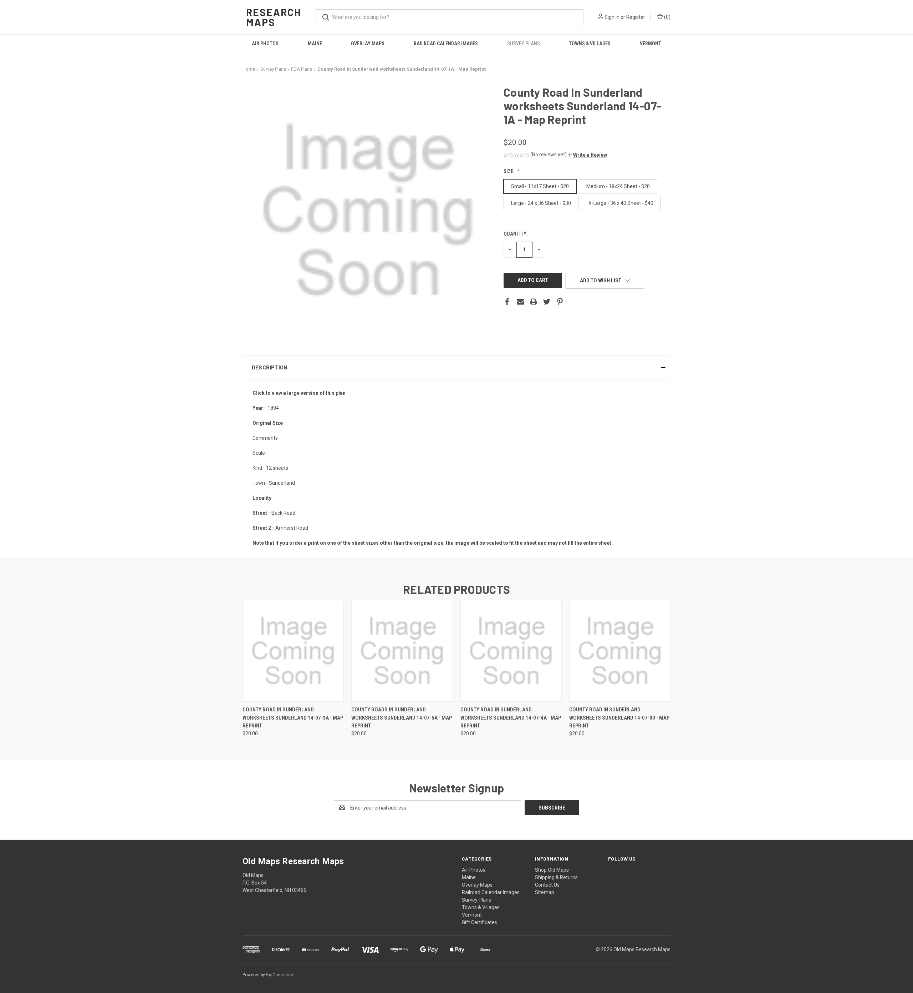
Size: (509, 171)
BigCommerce (280, 974)
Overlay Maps (367, 43)
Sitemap (544, 892)
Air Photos (265, 43)
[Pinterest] (559, 301)
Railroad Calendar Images (446, 43)
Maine (315, 43)
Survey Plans (523, 43)
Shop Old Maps (552, 870)
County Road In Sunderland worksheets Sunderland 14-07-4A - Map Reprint (510, 717)
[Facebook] (507, 301)
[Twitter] (546, 301)
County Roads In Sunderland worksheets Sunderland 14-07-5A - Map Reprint (401, 717)
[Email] (520, 301)
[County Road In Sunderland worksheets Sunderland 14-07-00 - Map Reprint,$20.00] (620, 650)
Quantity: (515, 234)
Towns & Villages (590, 43)
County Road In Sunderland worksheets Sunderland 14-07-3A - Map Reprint (293, 717)
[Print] (533, 301)
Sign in (612, 17)
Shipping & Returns (556, 877)
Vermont (650, 43)
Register (635, 17)
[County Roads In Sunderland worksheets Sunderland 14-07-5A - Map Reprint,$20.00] (402, 650)
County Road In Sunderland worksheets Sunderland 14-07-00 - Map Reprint (619, 717)
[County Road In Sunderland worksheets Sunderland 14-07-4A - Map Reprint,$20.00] (511, 650)
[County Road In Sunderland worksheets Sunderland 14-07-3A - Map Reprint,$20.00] (293, 650)
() (666, 17)
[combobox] (449, 17)
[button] (587, 155)
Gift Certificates (479, 922)
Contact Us (547, 885)
